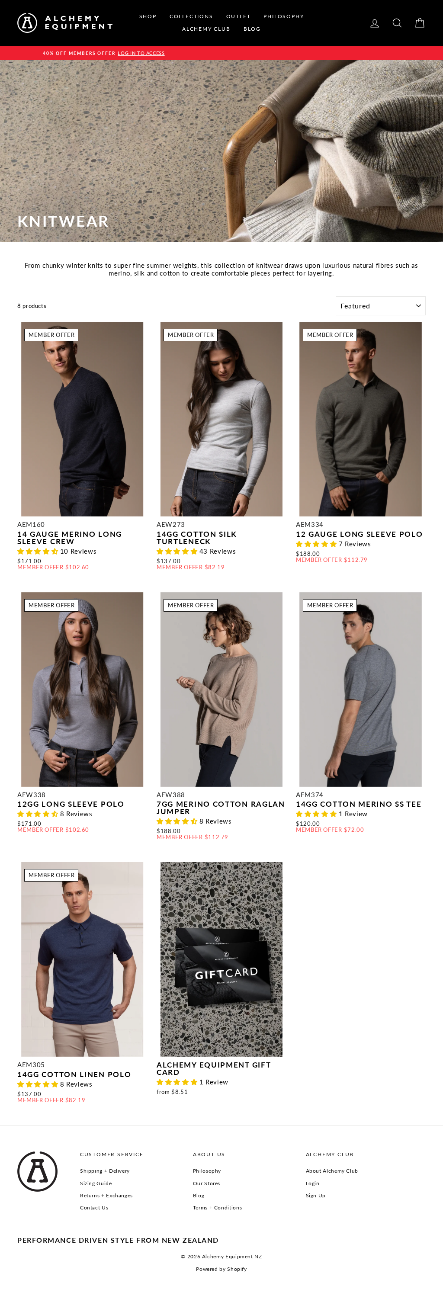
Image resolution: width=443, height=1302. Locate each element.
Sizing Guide (96, 1183)
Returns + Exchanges (106, 1195)
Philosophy (207, 1170)
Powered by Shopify (221, 1269)
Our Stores (206, 1183)
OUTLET (238, 16)
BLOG (252, 29)
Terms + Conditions (217, 1207)
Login (313, 1183)
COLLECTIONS (191, 16)
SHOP (148, 16)
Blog (199, 1195)
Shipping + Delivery (105, 1170)
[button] (38, 551)
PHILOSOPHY (283, 16)
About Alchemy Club (332, 1170)
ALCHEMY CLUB (206, 29)
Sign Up (316, 1195)
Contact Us (94, 1207)
